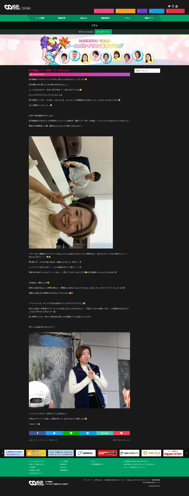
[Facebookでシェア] (37, 433)
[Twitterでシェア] (54, 433)
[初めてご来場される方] (125, 11)
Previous (2, 453)
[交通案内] (142, 11)
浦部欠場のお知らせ (121, 440)
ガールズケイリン (103, 32)
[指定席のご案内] (156, 11)
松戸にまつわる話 (86, 32)
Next (186, 453)
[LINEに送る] (71, 433)
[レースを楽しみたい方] (104, 11)
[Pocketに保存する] (121, 433)
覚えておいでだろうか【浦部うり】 (44, 440)
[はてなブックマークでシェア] (88, 433)
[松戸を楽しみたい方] (175, 11)
